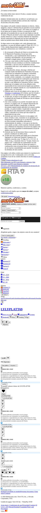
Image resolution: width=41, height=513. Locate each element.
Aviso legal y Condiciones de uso (11, 505)
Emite (15, 314)
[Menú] (3, 455)
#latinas (23, 298)
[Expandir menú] (2, 302)
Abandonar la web (14, 196)
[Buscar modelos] (20, 208)
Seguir (3, 394)
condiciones (4, 193)
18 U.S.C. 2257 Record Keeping (19, 506)
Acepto (4, 160)
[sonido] (3, 404)
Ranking (3, 491)
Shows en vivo (7, 314)
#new (2, 298)
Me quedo (4, 196)
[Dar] (8, 358)
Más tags (3, 300)
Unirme (4, 206)
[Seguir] (10, 472)
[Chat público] (2, 472)
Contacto (7, 493)
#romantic (33, 298)
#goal (28, 298)
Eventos (32, 314)
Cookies (32, 505)
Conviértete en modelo (13, 491)
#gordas (38, 298)
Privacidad (25, 505)
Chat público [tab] (5, 365)
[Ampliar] (3, 463)
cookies (10, 193)
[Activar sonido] (3, 458)
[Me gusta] (1, 384)
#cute (11, 298)
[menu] (3, 400)
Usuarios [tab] (12, 365)
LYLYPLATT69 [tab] (6, 396)
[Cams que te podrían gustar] (13, 472)
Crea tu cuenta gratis (8, 235)
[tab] (17, 366)
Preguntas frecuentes (26, 491)
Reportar (5, 324)
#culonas (7, 298)
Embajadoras (23, 314)
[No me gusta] (7, 384)
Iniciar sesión (11, 210)
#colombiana (17, 298)
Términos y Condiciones (12, 93)
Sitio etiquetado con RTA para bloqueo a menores (16, 162)
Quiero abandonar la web (14, 160)
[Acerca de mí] (6, 472)
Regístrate (7, 362)
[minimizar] (3, 407)
